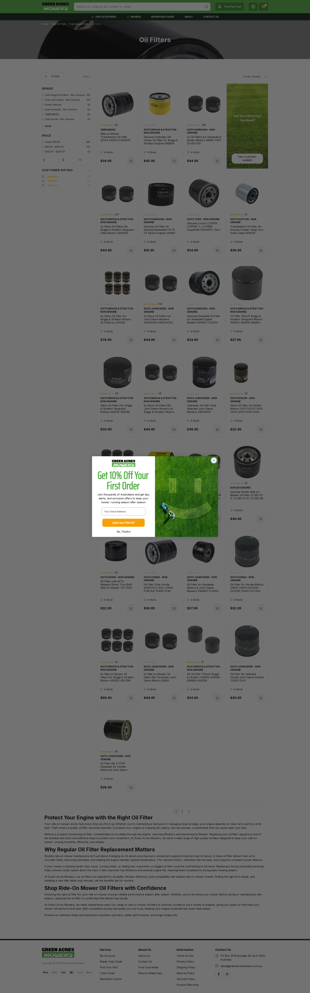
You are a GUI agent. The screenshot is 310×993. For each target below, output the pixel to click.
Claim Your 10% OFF (123, 522)
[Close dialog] (214, 460)
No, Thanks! (123, 531)
